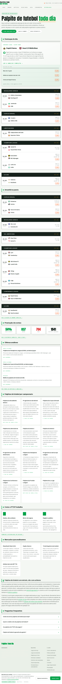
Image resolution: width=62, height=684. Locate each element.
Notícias (16, 7)
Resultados (24, 7)
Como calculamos (51, 650)
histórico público (12, 592)
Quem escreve (50, 657)
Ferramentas (38, 7)
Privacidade (50, 667)
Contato (49, 662)
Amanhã (9, 7)
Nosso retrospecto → (35, 31)
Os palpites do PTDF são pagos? (12, 627)
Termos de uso (51, 670)
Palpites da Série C (28, 428)
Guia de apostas (35, 662)
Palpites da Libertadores (10, 428)
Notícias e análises (35, 657)
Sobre (48, 660)
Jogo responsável (51, 665)
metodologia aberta (32, 590)
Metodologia (47, 7)
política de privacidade (13, 679)
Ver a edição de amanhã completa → (12, 317)
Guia (31, 7)
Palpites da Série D (48, 428)
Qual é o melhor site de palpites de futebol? (15, 621)
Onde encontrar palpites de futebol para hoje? (16, 616)
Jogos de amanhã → (22, 31)
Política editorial (51, 653)
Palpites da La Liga (48, 480)
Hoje (4, 7)
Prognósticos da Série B (30, 400)
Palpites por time (35, 655)
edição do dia (22, 599)
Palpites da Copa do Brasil (51, 400)
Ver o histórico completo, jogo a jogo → (14, 337)
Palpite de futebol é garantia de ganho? (14, 632)
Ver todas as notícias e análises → (12, 389)
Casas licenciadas (51, 655)
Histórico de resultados (37, 660)
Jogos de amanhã (35, 653)
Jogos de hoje (34, 650)
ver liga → (56, 90)
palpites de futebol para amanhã (33, 601)
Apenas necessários (42, 678)
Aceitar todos (55, 678)
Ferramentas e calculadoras (34, 665)
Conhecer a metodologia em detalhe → (13, 534)
